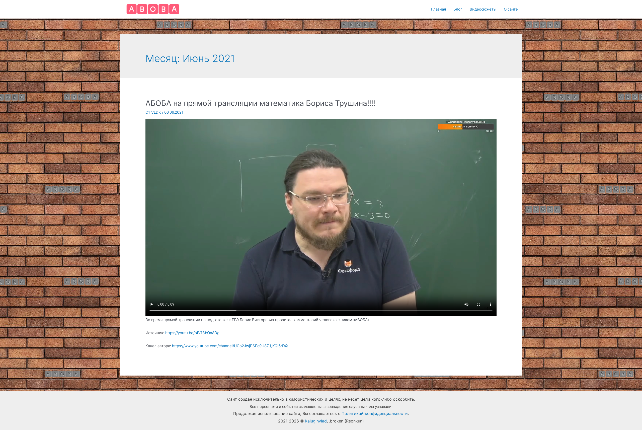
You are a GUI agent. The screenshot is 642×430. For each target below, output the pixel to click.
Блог (457, 9)
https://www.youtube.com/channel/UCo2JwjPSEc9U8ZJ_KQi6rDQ (230, 345)
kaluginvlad (316, 420)
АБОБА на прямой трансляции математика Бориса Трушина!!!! (260, 103)
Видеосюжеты (483, 9)
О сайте (511, 9)
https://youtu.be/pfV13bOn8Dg (192, 332)
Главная (438, 9)
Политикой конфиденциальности (375, 413)
